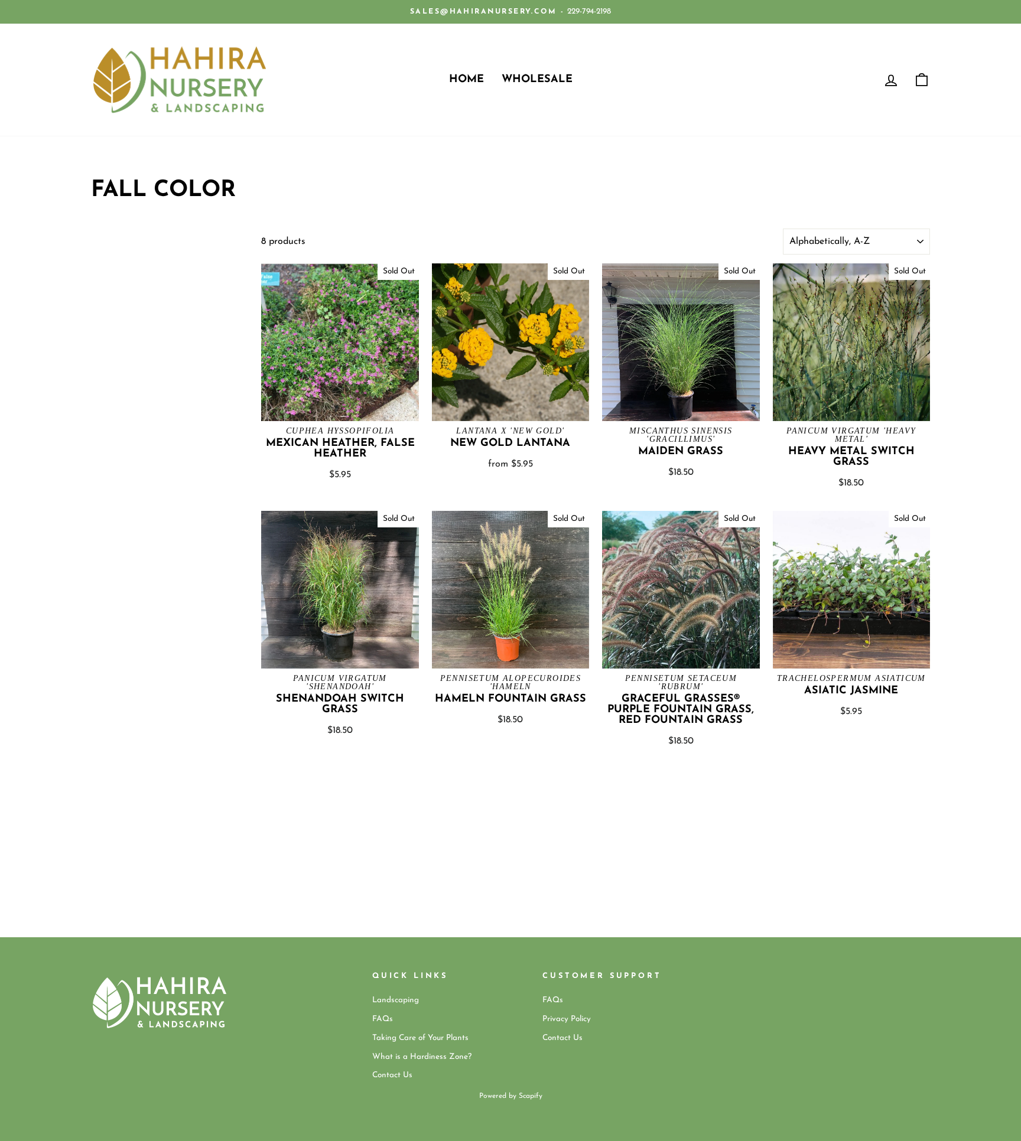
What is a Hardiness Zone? (422, 1057)
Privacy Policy (566, 1019)
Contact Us (392, 1075)
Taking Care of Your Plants (420, 1038)
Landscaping (395, 1000)
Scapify (530, 1096)
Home (466, 79)
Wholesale (537, 79)
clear (230, 309)
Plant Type (128, 237)
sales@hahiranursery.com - (487, 11)
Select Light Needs (123, 283)
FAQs (382, 1019)
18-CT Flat (106, 261)
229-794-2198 (589, 11)
